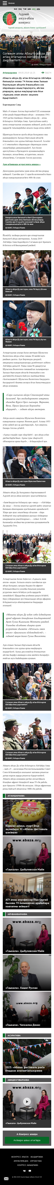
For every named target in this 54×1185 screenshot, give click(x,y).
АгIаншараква (10, 72)
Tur (24, 9)
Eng (20, 9)
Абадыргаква (36, 1157)
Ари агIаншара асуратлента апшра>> (22, 164)
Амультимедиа (21, 1161)
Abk (29, 9)
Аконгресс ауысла (20, 1157)
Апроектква (36, 1161)
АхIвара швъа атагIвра (27, 1140)
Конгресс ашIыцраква (27, 1165)
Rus (15, 9)
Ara (38, 9)
